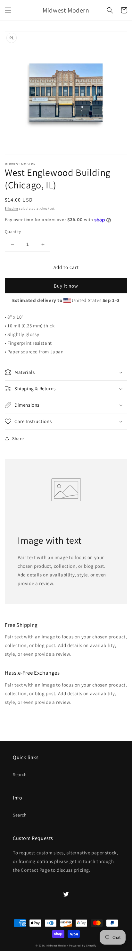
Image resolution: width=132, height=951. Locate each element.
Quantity (13, 231)
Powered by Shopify (82, 945)
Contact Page (35, 870)
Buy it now (66, 286)
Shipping (11, 208)
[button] (8, 10)
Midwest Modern (57, 945)
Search (20, 774)
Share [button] (18, 438)
